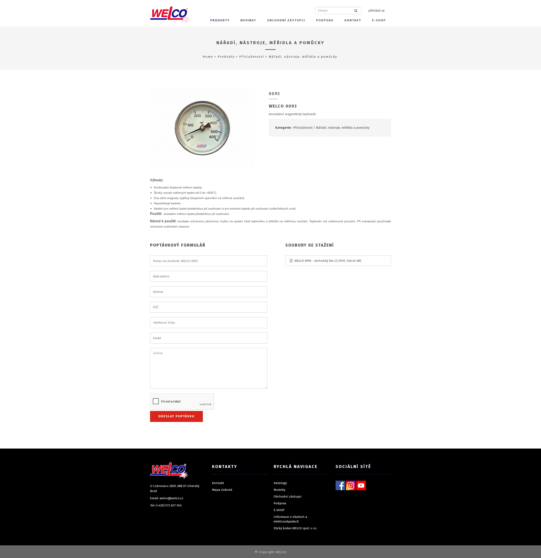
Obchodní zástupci (286, 20)
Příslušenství (251, 57)
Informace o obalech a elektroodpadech (290, 519)
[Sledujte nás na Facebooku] (340, 485)
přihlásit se (376, 10)
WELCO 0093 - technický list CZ (316, 261)
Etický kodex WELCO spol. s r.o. (295, 528)
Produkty (220, 20)
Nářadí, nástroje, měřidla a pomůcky (270, 42)
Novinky (248, 20)
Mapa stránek (222, 490)
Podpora (324, 20)
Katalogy (280, 483)
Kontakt (352, 20)
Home (208, 57)
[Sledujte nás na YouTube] (361, 485)
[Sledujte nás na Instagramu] (350, 485)
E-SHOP (379, 20)
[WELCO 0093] (202, 128)
